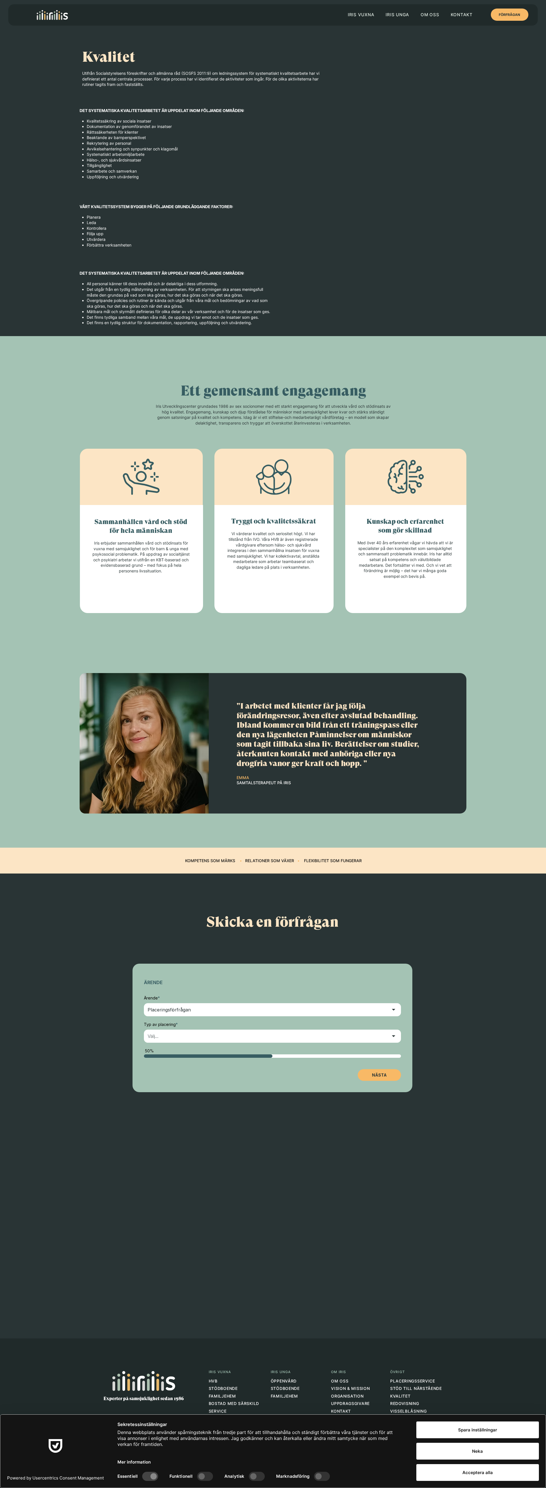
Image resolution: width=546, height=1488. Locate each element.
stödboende (224, 1388)
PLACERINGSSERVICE (412, 1381)
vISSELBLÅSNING (408, 1411)
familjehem (285, 1396)
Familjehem (222, 1396)
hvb (213, 1381)
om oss (339, 1381)
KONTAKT (341, 1411)
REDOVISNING (404, 1403)
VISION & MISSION (350, 1388)
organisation (347, 1396)
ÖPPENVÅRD (284, 1381)
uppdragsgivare (350, 1403)
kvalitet (400, 1396)
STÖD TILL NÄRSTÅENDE (416, 1388)
